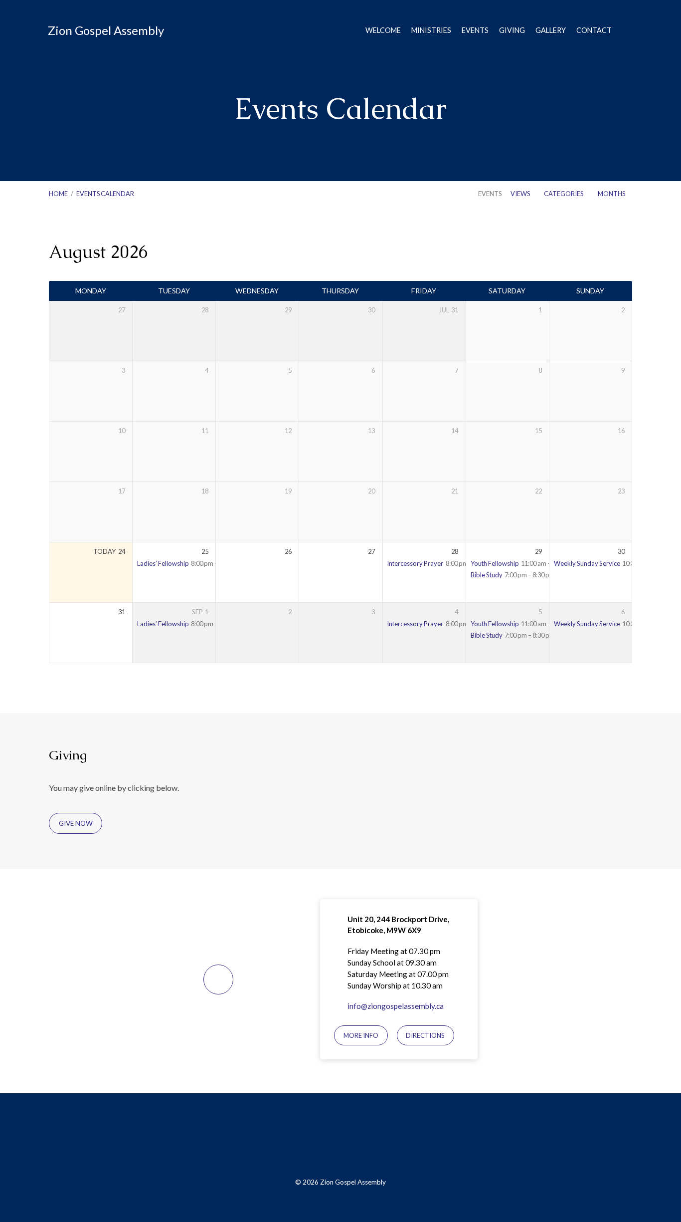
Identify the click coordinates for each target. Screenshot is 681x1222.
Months (612, 194)
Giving (512, 30)
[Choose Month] (605, 253)
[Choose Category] (625, 253)
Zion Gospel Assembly (106, 30)
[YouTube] (341, 1141)
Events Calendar (105, 194)
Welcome (383, 30)
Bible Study (487, 575)
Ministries (431, 30)
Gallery (550, 30)
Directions (425, 1035)
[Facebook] (317, 1141)
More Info (360, 1035)
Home (58, 194)
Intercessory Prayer (415, 563)
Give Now (76, 823)
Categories (564, 194)
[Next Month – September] (586, 253)
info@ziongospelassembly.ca (395, 1005)
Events (475, 30)
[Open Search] (629, 31)
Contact (594, 30)
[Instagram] (364, 1141)
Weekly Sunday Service (587, 563)
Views (521, 194)
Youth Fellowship (495, 563)
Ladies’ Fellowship (163, 563)
